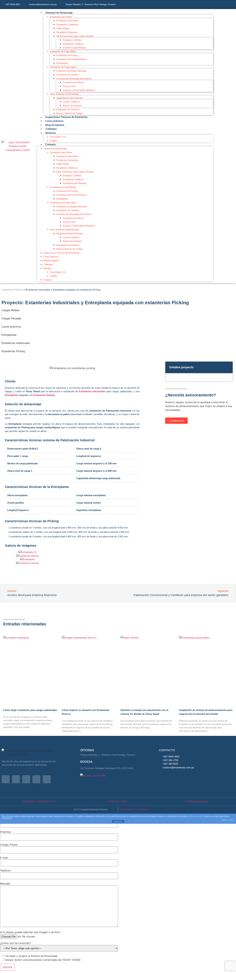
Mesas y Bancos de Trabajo (69, 113)
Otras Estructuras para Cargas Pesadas (75, 36)
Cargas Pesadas (11, 318)
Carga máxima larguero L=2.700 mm (96, 463)
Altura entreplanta (17, 495)
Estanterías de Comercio (67, 109)
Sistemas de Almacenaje (59, 12)
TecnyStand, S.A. (58, 137)
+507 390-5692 (170, 763)
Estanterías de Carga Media (63, 51)
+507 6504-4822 (12, 4)
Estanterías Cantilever (73, 44)
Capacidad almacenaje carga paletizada (98, 478)
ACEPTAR (118, 821)
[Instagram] (197, 4)
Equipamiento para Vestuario (69, 98)
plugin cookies (228, 820)
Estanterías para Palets (61, 17)
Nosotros (50, 132)
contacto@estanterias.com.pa (43, 4)
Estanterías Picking (13, 351)
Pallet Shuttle (62, 28)
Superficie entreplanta (88, 510)
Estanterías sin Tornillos (67, 75)
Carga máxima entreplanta (91, 495)
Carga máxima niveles (88, 502)
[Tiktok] (232, 4)
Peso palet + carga (17, 456)
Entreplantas (62, 63)
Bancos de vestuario (72, 105)
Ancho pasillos (15, 502)
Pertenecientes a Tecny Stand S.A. (135, 809)
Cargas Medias (10, 310)
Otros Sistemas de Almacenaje (64, 94)
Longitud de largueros (88, 456)
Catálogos (51, 128)
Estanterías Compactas (67, 24)
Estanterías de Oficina (73, 82)
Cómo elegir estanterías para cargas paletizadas (30, 710)
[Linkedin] (214, 4)
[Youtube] (223, 4)
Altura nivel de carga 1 (19, 470)
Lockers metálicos (71, 102)
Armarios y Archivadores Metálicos (79, 90)
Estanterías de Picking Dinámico (71, 59)
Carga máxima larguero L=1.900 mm (96, 470)
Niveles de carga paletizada (22, 463)
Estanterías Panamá (12, 289)
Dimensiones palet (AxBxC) (22, 448)
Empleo (53, 140)
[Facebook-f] (205, 4)
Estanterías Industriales (67, 20)
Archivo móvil (69, 86)
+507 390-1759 (170, 760)
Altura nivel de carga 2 (88, 448)
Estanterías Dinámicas (67, 32)
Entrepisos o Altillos (72, 40)
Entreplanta (11, 395)
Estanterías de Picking (67, 55)
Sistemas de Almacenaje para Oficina (73, 78)
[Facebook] (16, 779)
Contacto (50, 144)
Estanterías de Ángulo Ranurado (71, 71)
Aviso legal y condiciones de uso (39, 801)
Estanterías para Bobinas (74, 47)
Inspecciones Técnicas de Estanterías (66, 117)
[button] (38, 448)
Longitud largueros (18, 510)
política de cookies (196, 816)
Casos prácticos (54, 121)
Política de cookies (118, 801)
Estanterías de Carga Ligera (63, 67)
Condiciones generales (196, 801)
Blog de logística (54, 125)
